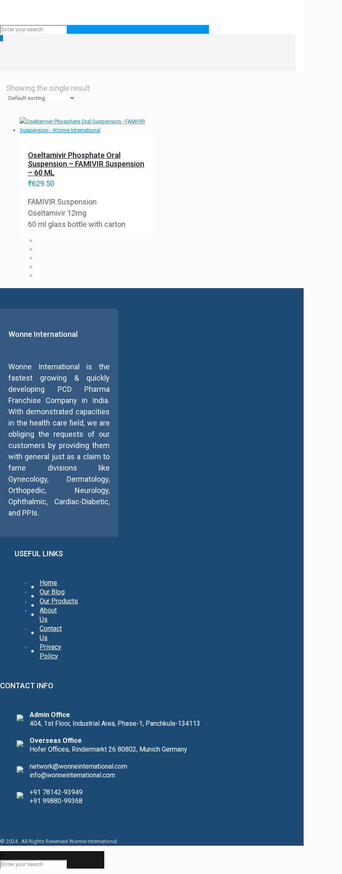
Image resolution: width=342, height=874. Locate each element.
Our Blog (52, 592)
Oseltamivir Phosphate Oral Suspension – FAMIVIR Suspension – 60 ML (86, 164)
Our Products (59, 601)
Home (48, 583)
